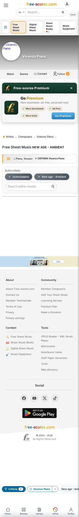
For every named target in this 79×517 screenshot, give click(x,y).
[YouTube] (34, 398)
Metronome (48, 346)
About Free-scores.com (20, 288)
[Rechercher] (63, 12)
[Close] (71, 88)
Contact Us (12, 294)
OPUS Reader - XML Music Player (57, 338)
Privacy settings (15, 318)
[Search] (52, 186)
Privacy (10, 312)
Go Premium (63, 115)
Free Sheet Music (21, 336)
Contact (42, 73)
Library (39, 513)
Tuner (44, 363)
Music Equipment (21, 354)
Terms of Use (14, 306)
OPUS (55, 513)
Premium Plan (49, 306)
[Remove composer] (55, 489)
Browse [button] (24, 513)
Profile (71, 513)
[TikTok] (55, 398)
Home (8, 513)
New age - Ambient (54, 176)
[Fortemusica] (26, 437)
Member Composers (53, 288)
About (10, 73)
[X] (45, 398)
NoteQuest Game (51, 352)
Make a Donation (51, 312)
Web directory (49, 369)
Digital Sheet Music (22, 348)
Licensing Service (51, 300)
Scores (24, 73)
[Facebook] (24, 398)
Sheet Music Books (22, 342)
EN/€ (73, 14)
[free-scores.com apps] (5, 27)
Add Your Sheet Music (54, 294)
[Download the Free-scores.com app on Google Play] (39, 413)
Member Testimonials (18, 300)
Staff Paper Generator (54, 357)
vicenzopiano (20, 176)
